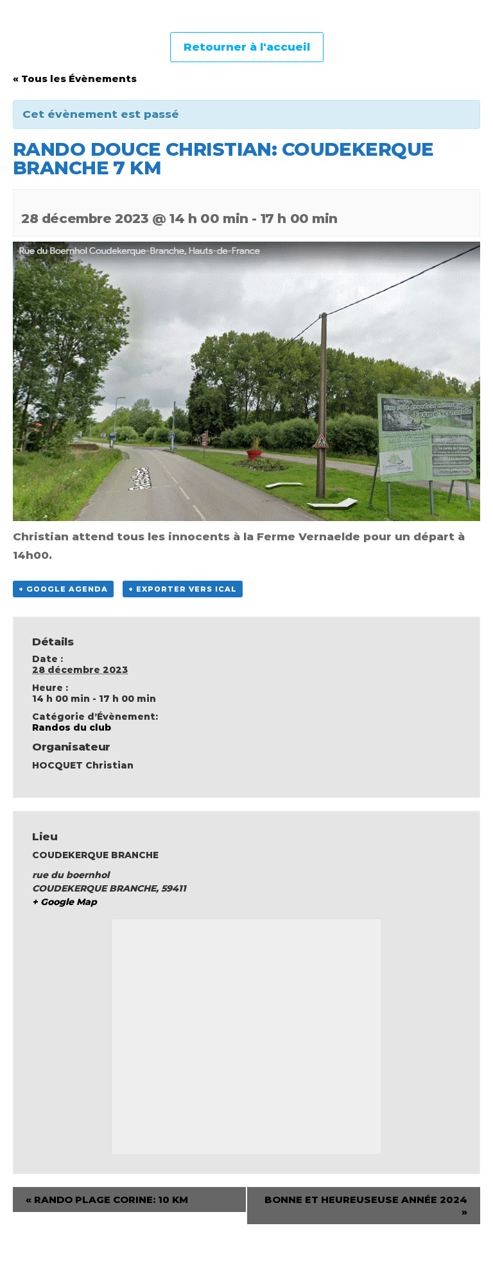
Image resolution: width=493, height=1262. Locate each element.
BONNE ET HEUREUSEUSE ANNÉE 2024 (365, 1205)
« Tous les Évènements (75, 78)
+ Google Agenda (63, 589)
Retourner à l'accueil (247, 46)
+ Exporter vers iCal (182, 589)
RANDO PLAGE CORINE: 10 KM (107, 1199)
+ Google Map (64, 902)
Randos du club (71, 727)
